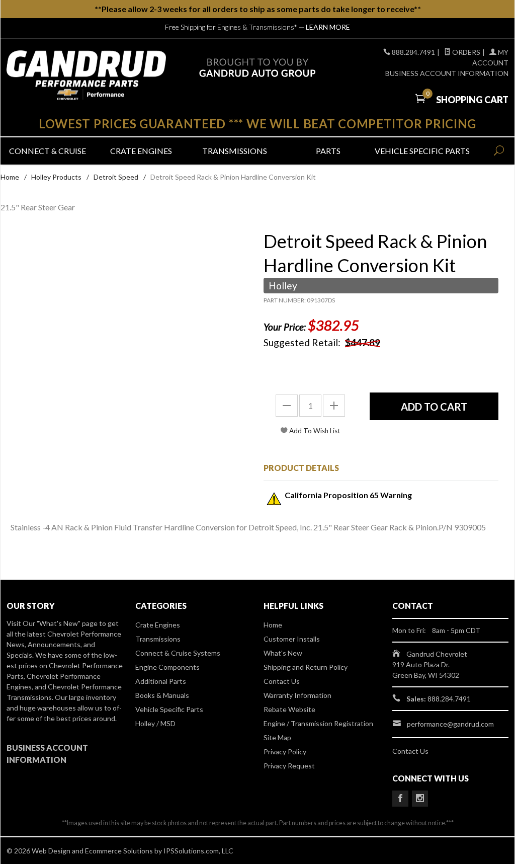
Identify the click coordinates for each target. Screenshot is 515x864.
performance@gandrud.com (450, 724)
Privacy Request (289, 765)
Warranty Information (297, 695)
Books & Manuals (162, 695)
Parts (328, 150)
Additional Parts (160, 681)
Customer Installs (292, 639)
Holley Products (56, 177)
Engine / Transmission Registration (318, 723)
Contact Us (282, 681)
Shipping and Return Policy (306, 667)
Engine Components (167, 667)
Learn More (328, 27)
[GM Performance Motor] (86, 75)
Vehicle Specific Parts (421, 150)
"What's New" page (67, 623)
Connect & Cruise (47, 150)
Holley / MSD (155, 723)
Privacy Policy (285, 751)
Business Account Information (446, 73)
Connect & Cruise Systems (177, 653)
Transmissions (234, 150)
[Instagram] (420, 799)
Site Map (277, 737)
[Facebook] (400, 799)
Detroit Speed (116, 177)
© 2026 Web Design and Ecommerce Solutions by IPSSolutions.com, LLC (120, 850)
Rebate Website (289, 709)
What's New (283, 653)
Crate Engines (141, 150)
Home (10, 177)
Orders (465, 52)
